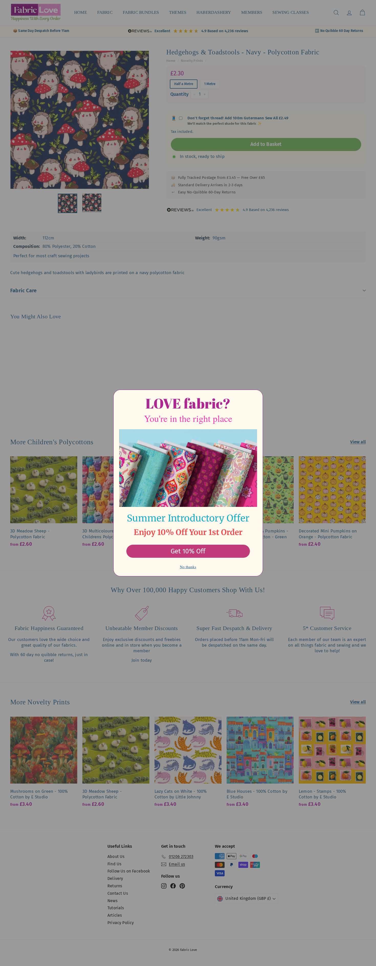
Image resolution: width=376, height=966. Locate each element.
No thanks (188, 566)
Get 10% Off (188, 551)
